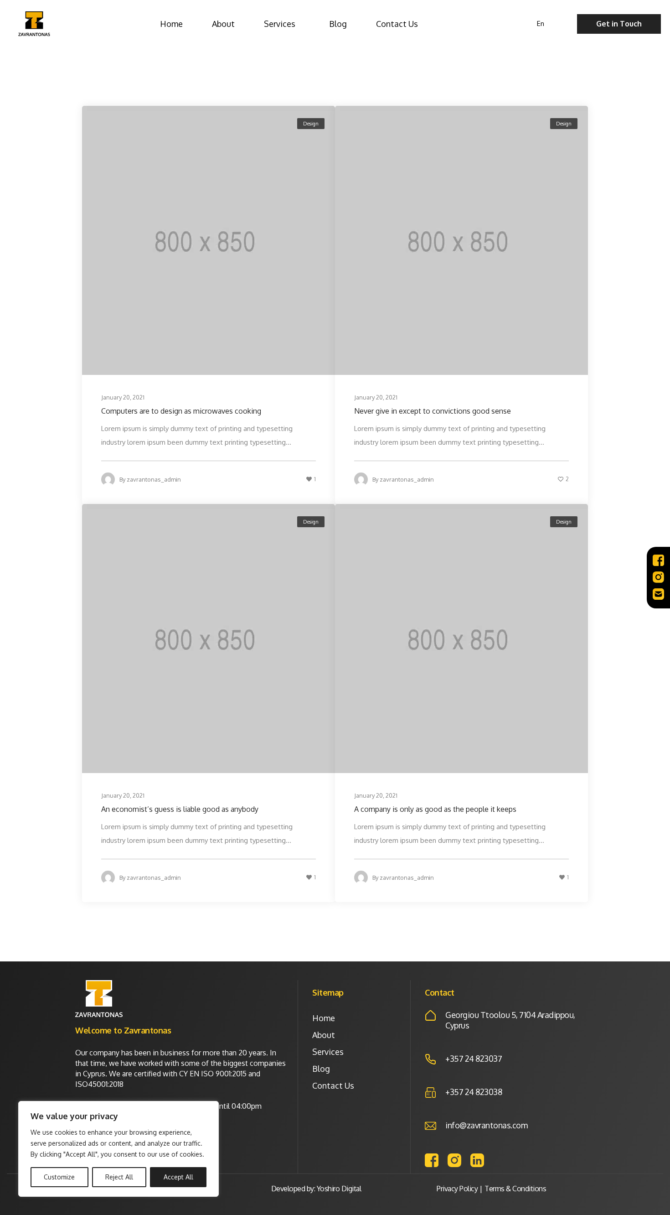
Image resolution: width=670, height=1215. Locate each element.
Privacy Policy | (459, 1188)
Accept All (178, 1177)
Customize (59, 1177)
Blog (338, 24)
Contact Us (397, 24)
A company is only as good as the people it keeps (435, 809)
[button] (619, 24)
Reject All (119, 1177)
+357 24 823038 (473, 1092)
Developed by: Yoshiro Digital (316, 1188)
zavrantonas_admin (154, 479)
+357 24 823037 (473, 1059)
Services (279, 24)
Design (311, 123)
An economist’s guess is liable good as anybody (179, 809)
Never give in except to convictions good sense (432, 411)
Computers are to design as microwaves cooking (181, 411)
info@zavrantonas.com (486, 1125)
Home (171, 24)
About (223, 24)
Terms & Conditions (515, 1188)
